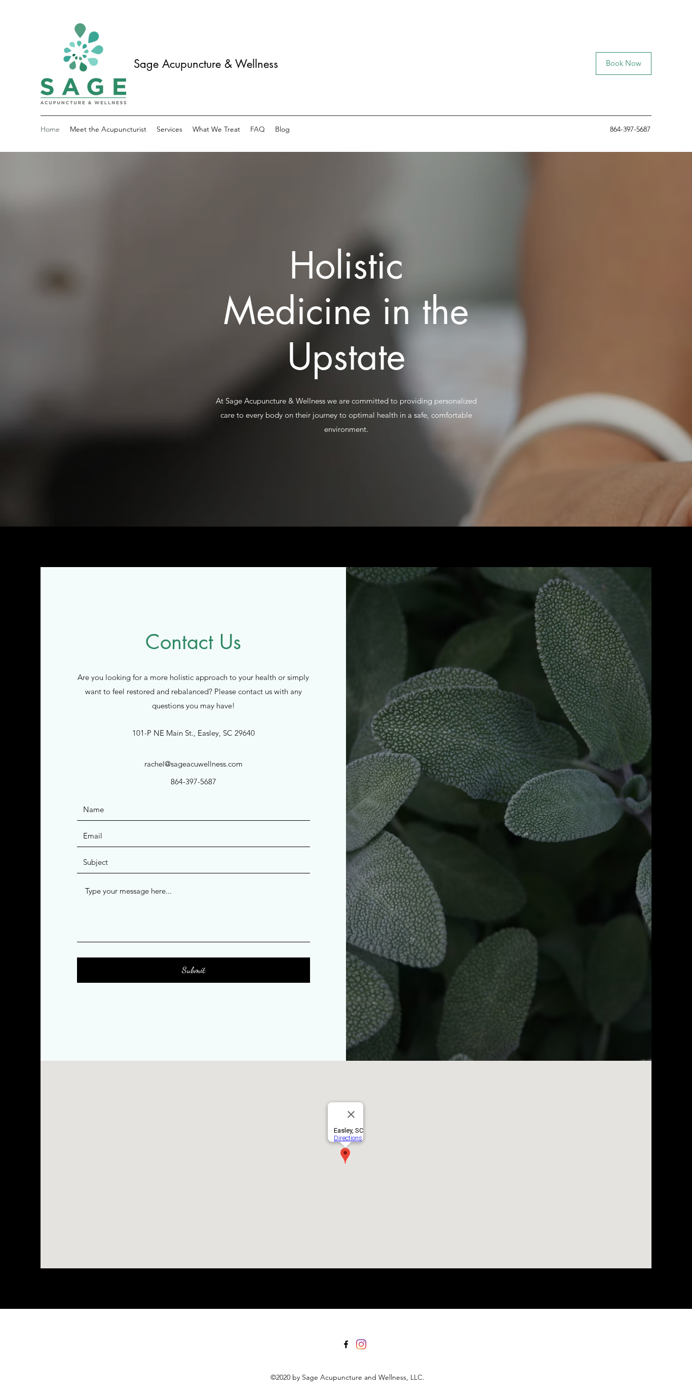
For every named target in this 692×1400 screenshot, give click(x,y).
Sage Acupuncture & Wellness (208, 64)
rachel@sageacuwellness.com (193, 764)
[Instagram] (361, 1344)
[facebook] (346, 1344)
